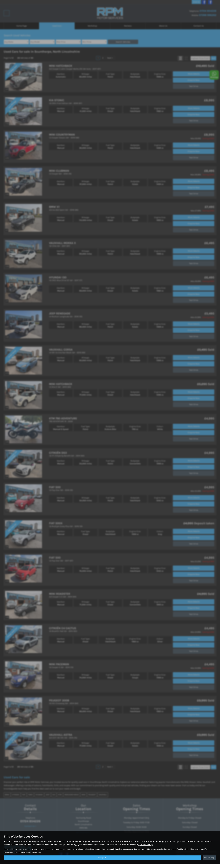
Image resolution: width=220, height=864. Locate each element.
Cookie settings (209, 858)
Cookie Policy (146, 844)
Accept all (102, 857)
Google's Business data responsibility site (104, 849)
